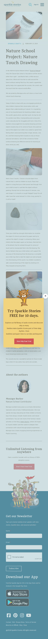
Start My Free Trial (24, 341)
